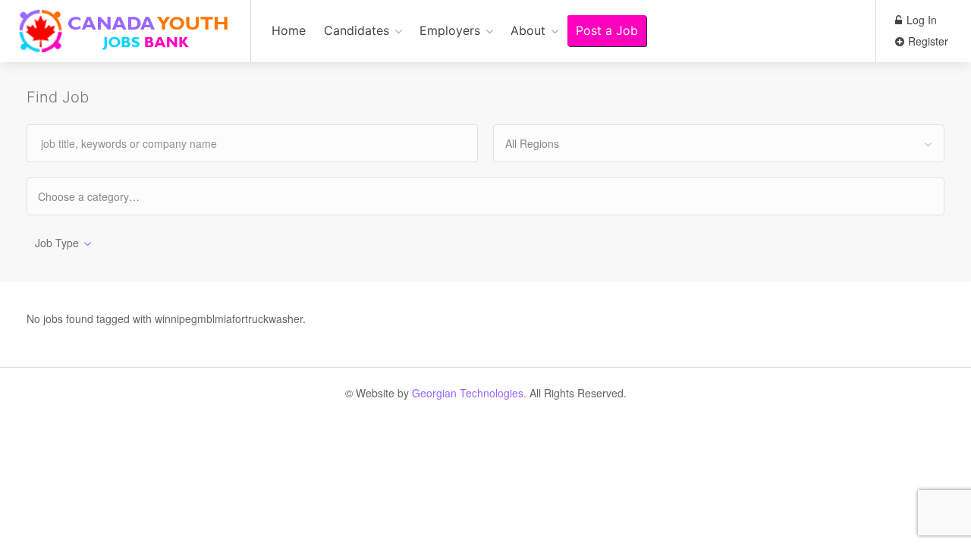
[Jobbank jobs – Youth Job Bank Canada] (125, 39)
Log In (920, 19)
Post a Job (607, 30)
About (528, 30)
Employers (450, 30)
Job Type (57, 242)
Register (926, 41)
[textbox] (102, 196)
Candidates (356, 30)
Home (289, 30)
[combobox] (718, 143)
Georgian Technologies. (469, 392)
